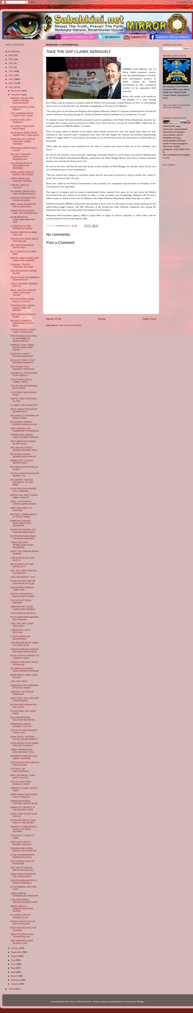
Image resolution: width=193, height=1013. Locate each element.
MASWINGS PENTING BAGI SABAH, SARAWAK (24, 757)
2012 (11, 83)
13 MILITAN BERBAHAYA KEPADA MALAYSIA (22, 856)
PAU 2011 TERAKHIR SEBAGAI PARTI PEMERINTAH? (20, 156)
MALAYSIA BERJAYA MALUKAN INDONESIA (22, 718)
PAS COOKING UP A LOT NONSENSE (22, 862)
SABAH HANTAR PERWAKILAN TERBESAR (24, 894)
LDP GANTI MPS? (19, 681)
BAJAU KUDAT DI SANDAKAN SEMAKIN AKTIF (24, 278)
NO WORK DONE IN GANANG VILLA (20, 916)
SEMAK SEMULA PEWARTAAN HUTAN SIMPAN (21, 908)
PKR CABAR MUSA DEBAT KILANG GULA (23, 442)
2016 (11, 67)
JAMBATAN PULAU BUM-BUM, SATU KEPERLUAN (23, 212)
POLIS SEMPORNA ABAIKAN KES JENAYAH (24, 618)
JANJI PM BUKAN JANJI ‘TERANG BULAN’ (22, 935)
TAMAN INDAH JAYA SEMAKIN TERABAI (21, 179)
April (13, 972)
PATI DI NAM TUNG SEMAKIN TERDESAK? (22, 368)
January (15, 984)
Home (102, 319)
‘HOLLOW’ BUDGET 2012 (22, 577)
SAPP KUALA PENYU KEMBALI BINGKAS (21, 843)
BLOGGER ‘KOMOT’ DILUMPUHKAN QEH (21, 355)
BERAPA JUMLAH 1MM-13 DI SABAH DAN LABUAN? (24, 259)
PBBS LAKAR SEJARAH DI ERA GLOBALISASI (23, 205)
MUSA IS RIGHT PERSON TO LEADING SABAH (24, 657)
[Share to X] (91, 225)
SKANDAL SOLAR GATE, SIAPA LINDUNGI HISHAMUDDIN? (22, 100)
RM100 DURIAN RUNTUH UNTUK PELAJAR (22, 922)
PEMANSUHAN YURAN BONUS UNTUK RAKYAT (23, 849)
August (14, 956)
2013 (11, 79)
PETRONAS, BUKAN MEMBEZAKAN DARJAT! (23, 455)
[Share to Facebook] (94, 225)
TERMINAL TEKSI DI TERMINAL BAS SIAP (21, 265)
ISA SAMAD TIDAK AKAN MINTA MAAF (22, 127)
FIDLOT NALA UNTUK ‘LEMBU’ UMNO (21, 380)
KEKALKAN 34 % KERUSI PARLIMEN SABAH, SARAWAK (22, 141)
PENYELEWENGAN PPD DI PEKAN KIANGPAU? (23, 881)
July (13, 960)
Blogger (140, 1001)
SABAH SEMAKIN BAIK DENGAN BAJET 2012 (22, 751)
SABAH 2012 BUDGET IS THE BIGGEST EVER (22, 808)
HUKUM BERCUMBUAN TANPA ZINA (21, 588)
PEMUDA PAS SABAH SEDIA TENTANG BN (24, 240)
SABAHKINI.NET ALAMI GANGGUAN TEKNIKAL (23, 608)
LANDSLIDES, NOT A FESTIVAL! (20, 631)
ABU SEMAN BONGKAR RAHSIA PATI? (22, 246)
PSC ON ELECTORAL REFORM (20, 601)
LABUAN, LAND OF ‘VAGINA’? (19, 186)
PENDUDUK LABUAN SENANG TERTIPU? (21, 725)
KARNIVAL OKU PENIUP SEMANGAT (22, 693)
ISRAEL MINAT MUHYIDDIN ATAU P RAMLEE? (23, 795)
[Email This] (85, 225)
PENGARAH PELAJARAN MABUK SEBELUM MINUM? (22, 307)
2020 (11, 55)
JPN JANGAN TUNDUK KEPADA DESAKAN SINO (23, 449)
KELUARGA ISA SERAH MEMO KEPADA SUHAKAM (24, 669)
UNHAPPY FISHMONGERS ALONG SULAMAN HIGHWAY (23, 829)
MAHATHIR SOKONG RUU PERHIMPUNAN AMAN (23, 530)
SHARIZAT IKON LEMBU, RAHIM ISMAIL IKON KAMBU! (22, 347)
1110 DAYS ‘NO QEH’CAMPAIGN (19, 770)
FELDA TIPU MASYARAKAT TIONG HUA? (23, 731)
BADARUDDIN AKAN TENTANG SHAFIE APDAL (24, 802)
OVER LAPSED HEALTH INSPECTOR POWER (22, 173)
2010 (11, 989)
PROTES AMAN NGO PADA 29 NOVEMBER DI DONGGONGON (23, 338)
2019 (11, 59)
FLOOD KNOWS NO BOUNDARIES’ (20, 637)
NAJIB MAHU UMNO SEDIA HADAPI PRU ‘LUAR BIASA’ (24, 134)
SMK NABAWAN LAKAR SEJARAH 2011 (21, 942)
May (13, 968)
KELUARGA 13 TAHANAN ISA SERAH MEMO (24, 417)
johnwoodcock (117, 1001)
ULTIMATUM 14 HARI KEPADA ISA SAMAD (21, 227)
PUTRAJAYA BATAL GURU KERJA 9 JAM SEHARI (23, 821)
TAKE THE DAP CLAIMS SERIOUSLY (22, 624)
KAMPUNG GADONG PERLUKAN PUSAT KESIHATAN (20, 523)
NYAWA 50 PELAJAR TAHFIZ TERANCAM (24, 663)
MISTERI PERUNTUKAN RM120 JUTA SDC (22, 300)
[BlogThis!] (88, 225)
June (13, 964)
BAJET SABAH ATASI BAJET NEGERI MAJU (24, 410)
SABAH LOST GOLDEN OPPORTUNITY (21, 461)
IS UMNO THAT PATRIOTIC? (24, 405)
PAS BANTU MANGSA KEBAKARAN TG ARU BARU (22, 323)
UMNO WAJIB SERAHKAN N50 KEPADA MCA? (23, 875)
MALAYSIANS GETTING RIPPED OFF (22, 565)
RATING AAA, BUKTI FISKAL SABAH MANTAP (24, 496)
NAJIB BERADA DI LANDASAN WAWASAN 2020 (22, 219)
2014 (11, 75)
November (16, 95)
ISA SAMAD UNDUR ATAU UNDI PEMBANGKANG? (23, 192)
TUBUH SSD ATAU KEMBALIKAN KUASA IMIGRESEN (21, 544)
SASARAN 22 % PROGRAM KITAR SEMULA (23, 374)
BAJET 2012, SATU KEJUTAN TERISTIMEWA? (24, 699)
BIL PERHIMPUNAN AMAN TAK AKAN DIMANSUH (23, 537)
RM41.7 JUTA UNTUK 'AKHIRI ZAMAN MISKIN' (23, 502)
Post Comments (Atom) (70, 325)
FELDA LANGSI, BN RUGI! (23, 613)
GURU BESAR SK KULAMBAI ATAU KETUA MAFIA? (24, 744)
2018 (11, 63)
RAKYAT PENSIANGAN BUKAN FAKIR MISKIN (22, 595)
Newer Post (53, 319)
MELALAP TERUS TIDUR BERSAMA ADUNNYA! (22, 361)
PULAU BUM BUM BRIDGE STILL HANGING (23, 490)
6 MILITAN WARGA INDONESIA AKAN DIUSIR (24, 901)
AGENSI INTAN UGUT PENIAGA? (21, 121)
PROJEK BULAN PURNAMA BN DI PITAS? (23, 387)
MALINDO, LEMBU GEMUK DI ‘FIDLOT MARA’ (23, 515)
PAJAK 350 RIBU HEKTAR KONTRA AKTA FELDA (22, 582)
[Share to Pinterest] (96, 225)
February (15, 980)
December (16, 91)
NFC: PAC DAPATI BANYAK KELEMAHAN (23, 572)
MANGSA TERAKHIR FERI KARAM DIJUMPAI (23, 199)
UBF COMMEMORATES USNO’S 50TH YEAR (22, 114)
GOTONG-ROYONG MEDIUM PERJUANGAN (24, 763)
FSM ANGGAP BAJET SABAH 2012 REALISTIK (24, 644)
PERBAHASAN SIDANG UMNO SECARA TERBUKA (24, 436)
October (15, 948)
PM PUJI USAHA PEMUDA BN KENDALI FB (24, 474)
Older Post (149, 319)
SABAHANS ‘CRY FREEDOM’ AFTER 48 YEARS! (24, 686)
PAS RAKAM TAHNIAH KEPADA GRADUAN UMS (23, 423)
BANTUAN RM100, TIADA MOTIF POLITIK (22, 776)
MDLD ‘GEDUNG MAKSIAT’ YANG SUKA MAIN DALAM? (23, 292)
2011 (11, 87)
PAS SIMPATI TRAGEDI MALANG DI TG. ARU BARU (21, 482)
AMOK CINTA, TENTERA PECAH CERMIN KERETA (23, 738)
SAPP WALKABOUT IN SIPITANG (21, 509)
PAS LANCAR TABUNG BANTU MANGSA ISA (21, 869)
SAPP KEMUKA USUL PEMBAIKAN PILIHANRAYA (24, 429)
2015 (11, 71)
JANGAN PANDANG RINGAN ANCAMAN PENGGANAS (24, 650)
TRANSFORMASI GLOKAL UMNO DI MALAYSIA (23, 331)
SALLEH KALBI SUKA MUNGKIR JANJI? (20, 783)
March (14, 976)
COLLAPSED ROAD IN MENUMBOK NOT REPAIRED (21, 165)
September (16, 952)
